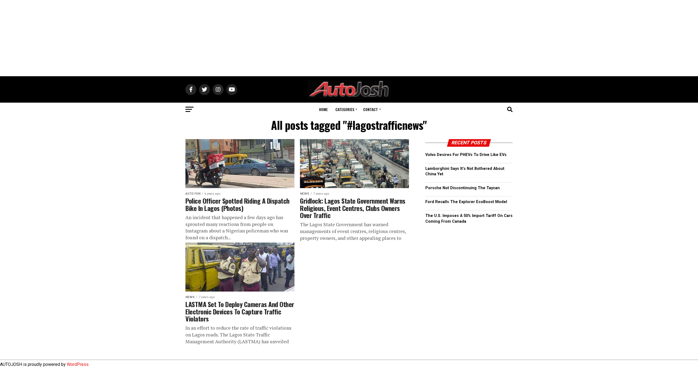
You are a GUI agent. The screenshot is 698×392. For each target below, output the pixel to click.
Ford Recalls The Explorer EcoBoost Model (466, 202)
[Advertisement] (349, 38)
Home (323, 109)
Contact (370, 109)
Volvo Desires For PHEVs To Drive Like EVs (466, 154)
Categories (344, 109)
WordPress (78, 364)
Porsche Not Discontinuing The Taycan (462, 188)
